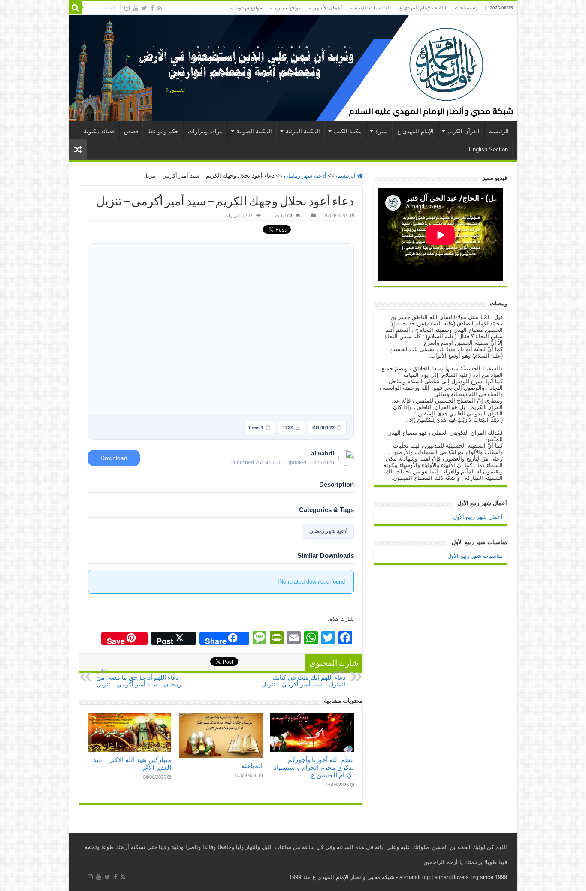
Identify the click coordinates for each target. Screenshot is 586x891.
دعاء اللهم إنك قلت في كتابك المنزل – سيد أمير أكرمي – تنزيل (303, 678)
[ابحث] (75, 7)
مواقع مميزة (288, 8)
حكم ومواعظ (163, 131)
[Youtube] (135, 8)
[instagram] (127, 8)
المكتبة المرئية (303, 131)
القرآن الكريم (463, 131)
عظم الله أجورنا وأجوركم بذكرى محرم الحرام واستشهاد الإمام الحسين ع (314, 767)
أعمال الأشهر (328, 8)
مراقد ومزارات (205, 131)
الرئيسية (499, 131)
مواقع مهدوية (248, 8)
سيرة (381, 131)
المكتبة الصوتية (254, 131)
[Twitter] (144, 8)
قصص (131, 131)
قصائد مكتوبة (99, 131)
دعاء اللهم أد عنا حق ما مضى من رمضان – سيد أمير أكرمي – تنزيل (139, 678)
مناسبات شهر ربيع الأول (475, 556)
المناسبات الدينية (373, 8)
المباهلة (252, 765)
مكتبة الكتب (348, 131)
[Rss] (160, 8)
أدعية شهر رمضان (305, 175)
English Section (488, 149)
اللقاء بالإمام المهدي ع (422, 8)
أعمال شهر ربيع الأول (478, 517)
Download (113, 458)
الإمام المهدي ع (415, 131)
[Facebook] (152, 8)
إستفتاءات (466, 8)
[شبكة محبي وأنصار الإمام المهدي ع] (293, 68)
